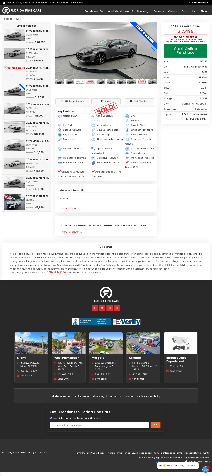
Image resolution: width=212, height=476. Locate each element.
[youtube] (117, 308)
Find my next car (94, 11)
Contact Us (188, 11)
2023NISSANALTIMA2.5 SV (38, 196)
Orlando (135, 358)
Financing (142, 11)
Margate (98, 358)
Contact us (115, 396)
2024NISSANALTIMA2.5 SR (38, 31)
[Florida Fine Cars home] (106, 296)
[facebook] (95, 308)
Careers (173, 11)
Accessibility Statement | (197, 452)
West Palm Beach (66, 358)
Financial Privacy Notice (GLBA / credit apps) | (129, 452)
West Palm (69, 418)
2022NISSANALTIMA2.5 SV (38, 178)
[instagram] (109, 308)
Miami (21, 358)
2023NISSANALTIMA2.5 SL (38, 123)
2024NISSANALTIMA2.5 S (38, 68)
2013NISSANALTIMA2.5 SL (38, 104)
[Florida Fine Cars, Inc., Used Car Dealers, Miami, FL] (91, 322)
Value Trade (82, 396)
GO (155, 425)
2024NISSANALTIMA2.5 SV (38, 159)
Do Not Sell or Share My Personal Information (186, 457)
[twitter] (102, 308)
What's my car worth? (120, 11)
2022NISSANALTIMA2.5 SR (38, 49)
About (204, 11)
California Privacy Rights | (150, 457)
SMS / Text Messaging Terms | (168, 452)
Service (158, 11)
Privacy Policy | (97, 452)
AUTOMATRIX (40, 452)
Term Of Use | (82, 452)
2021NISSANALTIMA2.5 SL (38, 141)
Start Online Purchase (185, 50)
